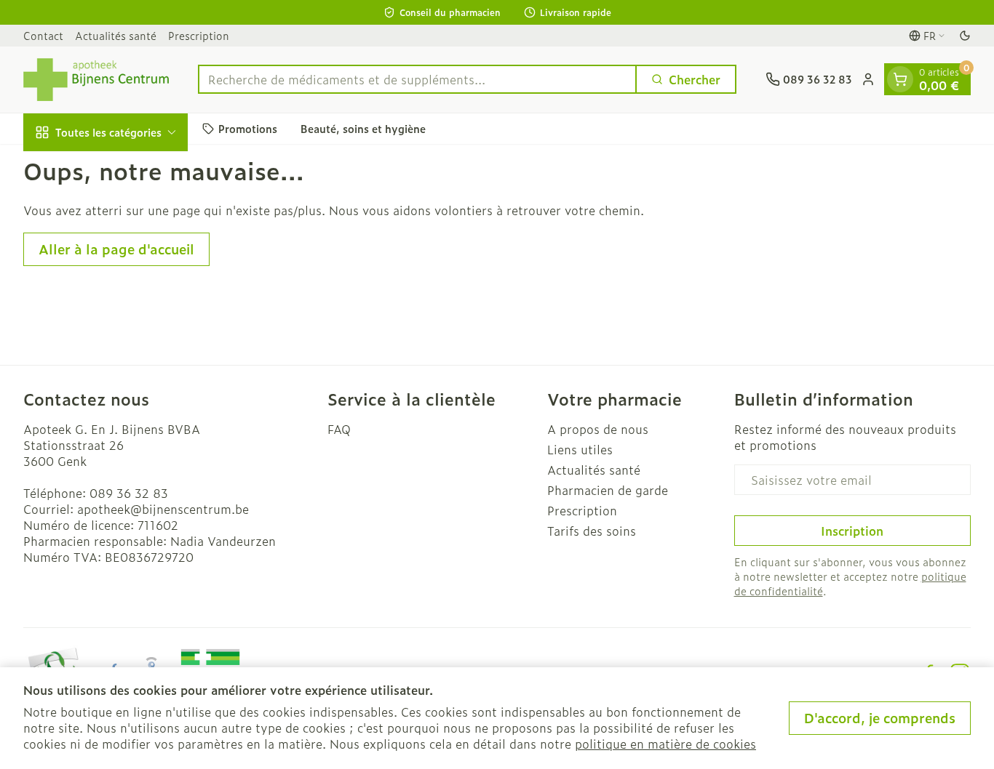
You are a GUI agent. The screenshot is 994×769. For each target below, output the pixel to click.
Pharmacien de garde (607, 490)
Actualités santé (115, 35)
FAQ (339, 429)
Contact (43, 35)
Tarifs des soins (591, 531)
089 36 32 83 (129, 493)
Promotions (247, 128)
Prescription (198, 35)
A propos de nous (597, 429)
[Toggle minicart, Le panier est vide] (900, 79)
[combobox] (417, 79)
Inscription (852, 530)
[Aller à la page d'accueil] (96, 79)
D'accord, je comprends (879, 718)
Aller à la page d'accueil (116, 249)
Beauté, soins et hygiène (363, 128)
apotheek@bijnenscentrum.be (163, 509)
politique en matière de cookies (665, 743)
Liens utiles (580, 449)
